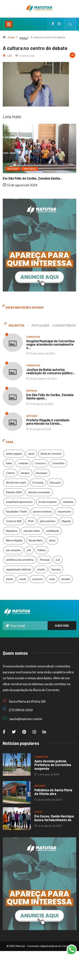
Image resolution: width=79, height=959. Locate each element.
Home (11, 37)
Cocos (38, 812)
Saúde (9, 579)
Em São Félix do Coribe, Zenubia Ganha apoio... (49, 396)
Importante (64, 511)
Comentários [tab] (64, 325)
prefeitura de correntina (19, 559)
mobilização (52, 530)
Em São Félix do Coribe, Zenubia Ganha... (33, 178)
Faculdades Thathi (16, 511)
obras (52, 540)
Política (41, 550)
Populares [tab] (40, 325)
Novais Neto (36, 540)
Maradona (11, 530)
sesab (22, 579)
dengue (25, 472)
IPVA (31, 521)
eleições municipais (39, 492)
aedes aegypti (14, 453)
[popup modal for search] (70, 24)
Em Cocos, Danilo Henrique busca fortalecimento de (54, 818)
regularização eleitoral (18, 569)
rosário (41, 569)
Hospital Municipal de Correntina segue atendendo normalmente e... (50, 344)
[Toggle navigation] (9, 24)
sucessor (37, 579)
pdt (29, 550)
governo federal (42, 511)
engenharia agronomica (19, 501)
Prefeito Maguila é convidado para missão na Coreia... (47, 421)
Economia (38, 482)
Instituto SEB (13, 521)
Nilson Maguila (14, 540)
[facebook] (53, 24)
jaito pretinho (47, 521)
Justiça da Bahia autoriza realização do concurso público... (50, 371)
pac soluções (13, 550)
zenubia (65, 579)
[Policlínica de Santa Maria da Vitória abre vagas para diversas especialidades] (17, 792)
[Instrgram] (59, 24)
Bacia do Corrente (51, 453)
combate (23, 463)
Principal (44, 559)
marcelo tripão (32, 530)
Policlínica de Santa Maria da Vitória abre (53, 792)
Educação (55, 482)
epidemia (68, 501)
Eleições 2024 (14, 492)
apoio (31, 453)
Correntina (33, 337)
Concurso (40, 463)
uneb (52, 579)
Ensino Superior (48, 501)
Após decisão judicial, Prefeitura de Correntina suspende (52, 765)
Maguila (66, 521)
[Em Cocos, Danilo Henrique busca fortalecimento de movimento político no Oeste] (17, 818)
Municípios (30, 169)
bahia (9, 463)
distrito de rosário (16, 482)
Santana (56, 569)
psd (58, 559)
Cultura (10, 472)
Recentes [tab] (16, 325)
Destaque (12, 169)
